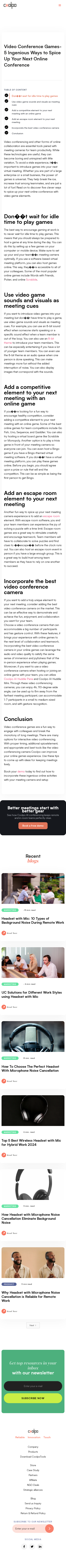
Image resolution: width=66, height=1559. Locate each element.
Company (33, 1447)
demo (21, 771)
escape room (51, 516)
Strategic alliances (33, 1490)
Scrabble (31, 279)
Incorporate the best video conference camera (35, 127)
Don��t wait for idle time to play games (35, 96)
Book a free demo (33, 825)
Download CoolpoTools (33, 1456)
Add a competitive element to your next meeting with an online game (32, 112)
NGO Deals (33, 1485)
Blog (33, 1498)
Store (33, 1465)
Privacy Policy (33, 1508)
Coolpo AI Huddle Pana (18, 679)
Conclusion (17, 133)
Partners (33, 1475)
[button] (60, 5)
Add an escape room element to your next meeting (33, 120)
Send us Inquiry (33, 1503)
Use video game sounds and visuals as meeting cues (36, 103)
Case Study (33, 1470)
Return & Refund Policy (33, 1513)
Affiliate (33, 1480)
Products (33, 1451)
